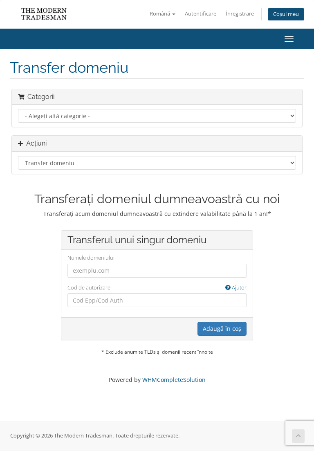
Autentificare (200, 13)
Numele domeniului (90, 257)
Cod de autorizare (157, 287)
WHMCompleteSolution (174, 380)
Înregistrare (240, 13)
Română (160, 13)
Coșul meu (286, 14)
